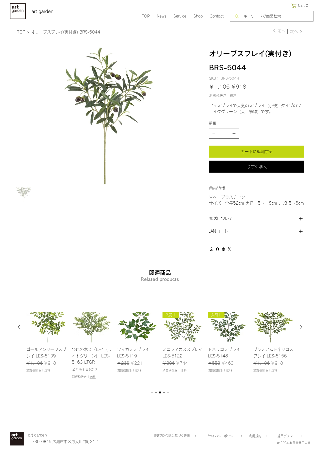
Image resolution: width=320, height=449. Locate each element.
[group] (160, 348)
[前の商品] (19, 327)
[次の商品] (301, 327)
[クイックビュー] (46, 327)
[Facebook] (217, 249)
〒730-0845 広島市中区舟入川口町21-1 (63, 441)
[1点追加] (234, 134)
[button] (300, 5)
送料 (47, 370)
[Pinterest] (223, 249)
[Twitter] (229, 249)
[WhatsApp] (211, 249)
